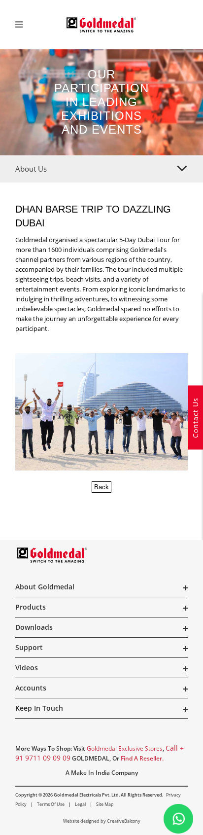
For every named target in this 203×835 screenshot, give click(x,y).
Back (101, 487)
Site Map (105, 804)
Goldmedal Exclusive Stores (125, 748)
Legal (80, 804)
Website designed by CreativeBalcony (101, 821)
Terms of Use (51, 804)
